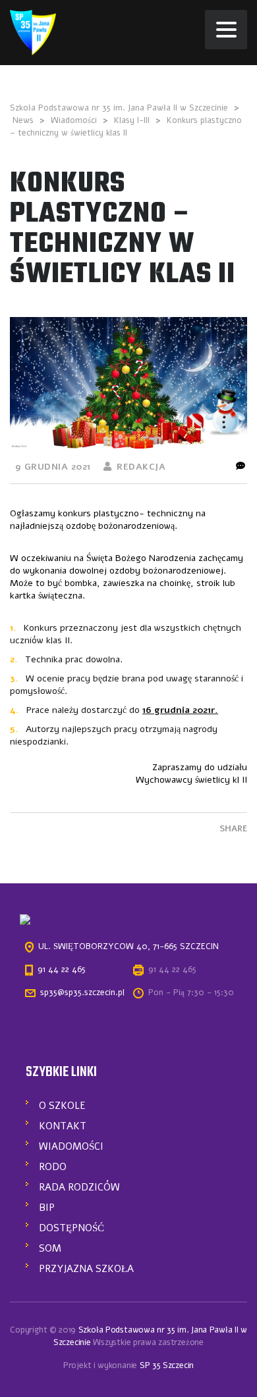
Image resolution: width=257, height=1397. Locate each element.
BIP (47, 1207)
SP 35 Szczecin (167, 1365)
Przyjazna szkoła (86, 1268)
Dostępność (71, 1228)
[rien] (33, 32)
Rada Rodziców (79, 1187)
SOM (50, 1248)
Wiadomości (71, 1146)
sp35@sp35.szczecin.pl (82, 992)
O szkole (62, 1105)
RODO (53, 1166)
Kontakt (62, 1126)
